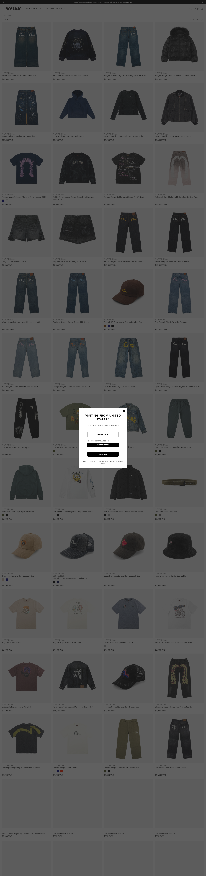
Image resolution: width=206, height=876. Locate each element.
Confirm (103, 454)
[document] (103, 439)
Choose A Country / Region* (98, 441)
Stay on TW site (103, 434)
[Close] (124, 411)
